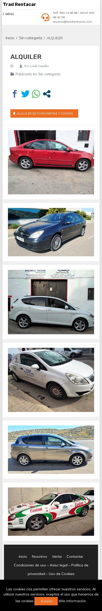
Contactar (75, 556)
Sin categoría (49, 74)
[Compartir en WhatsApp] (36, 94)
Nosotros (39, 556)
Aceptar (46, 601)
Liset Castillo (39, 66)
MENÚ (9, 14)
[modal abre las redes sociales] (46, 94)
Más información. (73, 601)
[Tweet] (25, 94)
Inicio (23, 556)
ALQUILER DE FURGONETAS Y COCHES (45, 113)
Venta (57, 556)
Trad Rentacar (19, 4)
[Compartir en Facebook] (14, 94)
